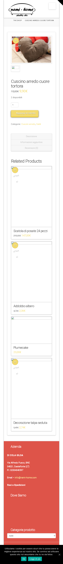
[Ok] (59, 554)
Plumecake (20, 347)
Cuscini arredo (28, 124)
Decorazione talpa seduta (30, 423)
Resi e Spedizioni (16, 485)
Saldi (38, 124)
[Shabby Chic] (21, 10)
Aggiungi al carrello (26, 113)
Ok (24, 559)
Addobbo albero (23, 306)
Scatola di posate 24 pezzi (30, 231)
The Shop (17, 20)
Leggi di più (34, 559)
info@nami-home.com (26, 477)
